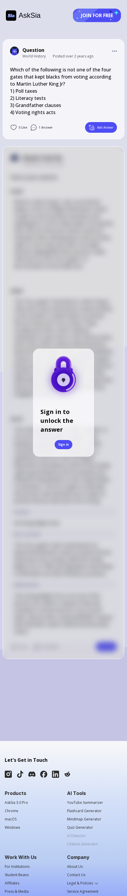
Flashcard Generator (84, 811)
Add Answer (105, 127)
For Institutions (17, 866)
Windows (12, 827)
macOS (11, 819)
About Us (75, 866)
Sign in (63, 444)
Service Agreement (82, 891)
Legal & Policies (80, 883)
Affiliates (12, 883)
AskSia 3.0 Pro (16, 802)
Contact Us (76, 875)
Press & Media (17, 891)
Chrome (11, 811)
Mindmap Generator (84, 819)
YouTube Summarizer (85, 802)
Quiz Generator (80, 827)
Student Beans (17, 875)
